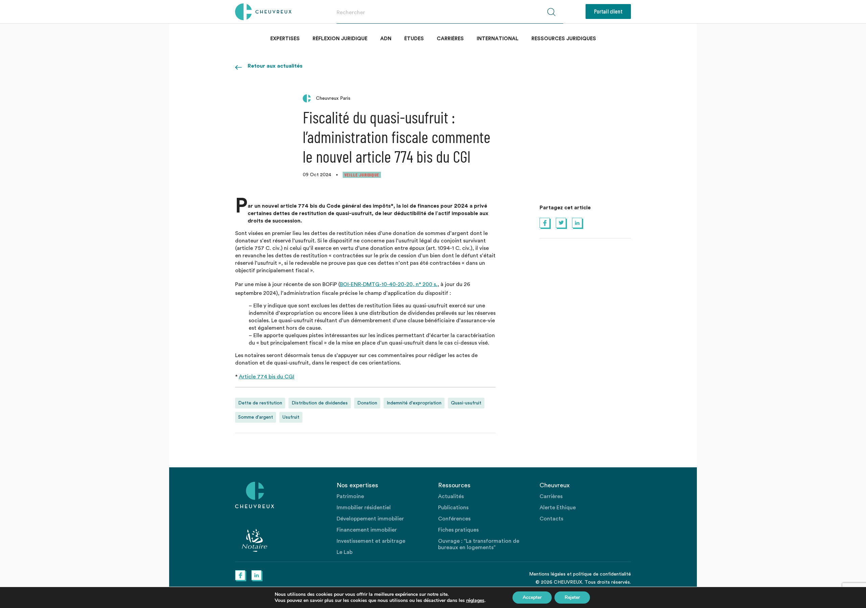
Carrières (450, 38)
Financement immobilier (367, 530)
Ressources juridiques (563, 38)
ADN (385, 38)
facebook (545, 223)
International (498, 38)
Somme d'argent (255, 417)
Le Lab (344, 552)
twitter (561, 223)
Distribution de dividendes (320, 403)
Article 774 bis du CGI (266, 376)
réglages (475, 601)
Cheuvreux (263, 11)
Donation (367, 403)
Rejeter (572, 597)
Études (414, 38)
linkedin (577, 223)
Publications (453, 507)
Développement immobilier (370, 518)
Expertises (285, 38)
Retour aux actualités (275, 66)
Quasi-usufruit (466, 403)
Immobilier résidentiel (364, 507)
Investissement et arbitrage (371, 541)
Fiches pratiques (458, 530)
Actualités (451, 496)
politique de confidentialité (602, 574)
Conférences (454, 518)
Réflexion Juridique (340, 38)
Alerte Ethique (558, 507)
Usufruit (290, 417)
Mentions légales (547, 574)
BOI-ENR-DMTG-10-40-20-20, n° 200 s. (388, 284)
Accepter (532, 597)
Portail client (608, 11)
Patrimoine (350, 496)
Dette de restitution (260, 403)
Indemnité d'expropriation (414, 403)
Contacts (551, 518)
